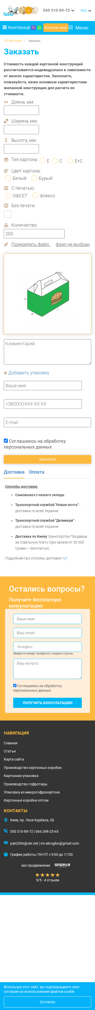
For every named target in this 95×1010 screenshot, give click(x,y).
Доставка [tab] (14, 472)
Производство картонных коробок (33, 768)
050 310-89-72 (56, 10)
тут (65, 558)
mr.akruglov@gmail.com (60, 843)
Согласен (47, 1002)
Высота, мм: (24, 140)
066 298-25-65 (47, 831)
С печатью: (23, 188)
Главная (10, 743)
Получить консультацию (47, 703)
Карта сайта (14, 759)
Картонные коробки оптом (26, 800)
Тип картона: (24, 159)
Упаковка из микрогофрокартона (32, 792)
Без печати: (23, 205)
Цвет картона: (26, 171)
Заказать (47, 459)
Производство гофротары (25, 784)
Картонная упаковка (21, 776)
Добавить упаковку (28, 372)
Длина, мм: (22, 102)
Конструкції (19, 27)
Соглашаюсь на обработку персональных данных (35, 444)
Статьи (10, 751)
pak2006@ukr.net (24, 843)
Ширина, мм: (24, 121)
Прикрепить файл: (50, 244)
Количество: (24, 225)
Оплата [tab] (36, 472)
